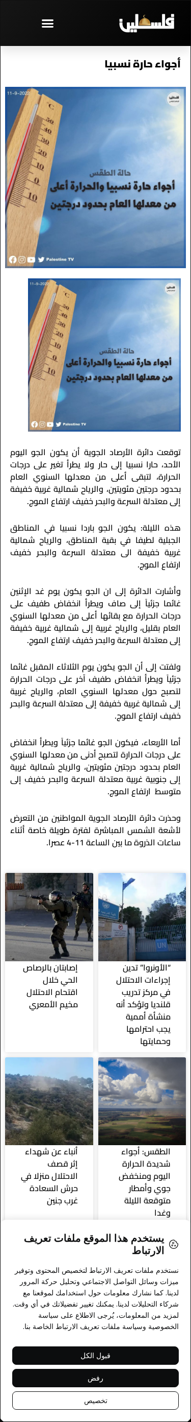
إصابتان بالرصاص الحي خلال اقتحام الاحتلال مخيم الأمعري (50, 986)
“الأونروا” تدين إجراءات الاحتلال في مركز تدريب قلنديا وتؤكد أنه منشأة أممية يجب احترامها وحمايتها (143, 1004)
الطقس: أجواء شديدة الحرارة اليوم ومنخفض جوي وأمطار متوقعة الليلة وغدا (145, 1182)
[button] (48, 23)
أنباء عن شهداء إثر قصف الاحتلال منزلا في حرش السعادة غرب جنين (49, 1176)
